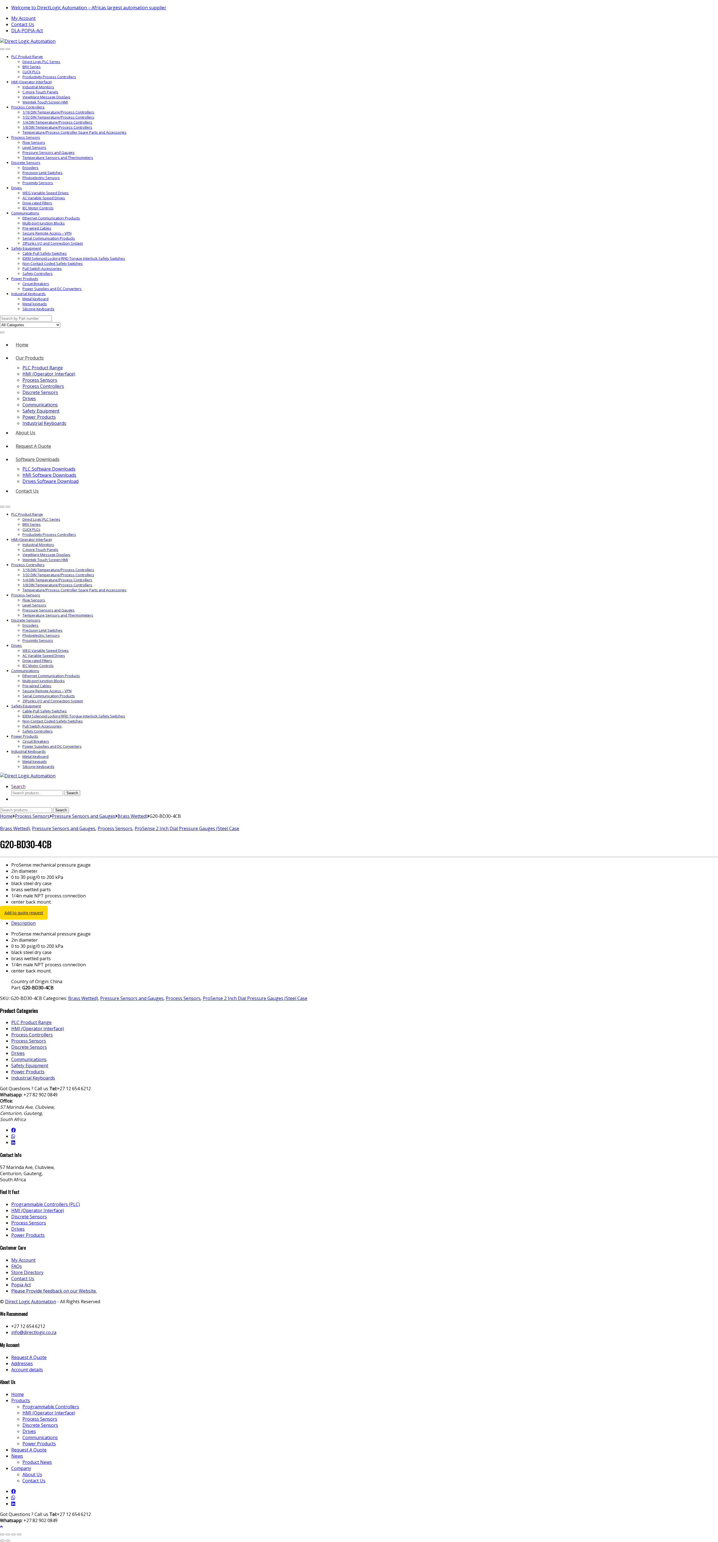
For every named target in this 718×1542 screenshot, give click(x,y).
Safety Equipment (26, 248)
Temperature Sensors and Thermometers (57, 157)
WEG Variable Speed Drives (45, 192)
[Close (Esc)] (19, 1534)
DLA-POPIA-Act (27, 30)
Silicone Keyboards (38, 308)
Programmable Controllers (50, 1407)
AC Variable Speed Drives (43, 197)
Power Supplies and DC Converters (52, 288)
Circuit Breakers (35, 283)
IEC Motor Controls (38, 207)
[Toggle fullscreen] (8, 1534)
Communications (25, 213)
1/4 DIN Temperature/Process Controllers (57, 122)
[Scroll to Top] (1, 1527)
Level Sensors (34, 147)
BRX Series (31, 66)
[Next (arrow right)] (8, 1540)
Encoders (30, 167)
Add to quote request (23, 912)
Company (21, 1468)
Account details (27, 1370)
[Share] (13, 1534)
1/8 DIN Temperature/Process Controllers (57, 127)
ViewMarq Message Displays (46, 96)
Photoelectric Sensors (41, 177)
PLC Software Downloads (48, 469)
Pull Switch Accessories (42, 268)
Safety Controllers (37, 273)
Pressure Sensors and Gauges (48, 152)
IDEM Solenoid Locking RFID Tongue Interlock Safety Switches (73, 258)
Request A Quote (33, 446)
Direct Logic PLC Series (41, 61)
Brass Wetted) (132, 816)
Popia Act (21, 1285)
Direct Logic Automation (30, 1301)
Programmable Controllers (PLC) (45, 1204)
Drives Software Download (50, 481)
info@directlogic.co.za (33, 1332)
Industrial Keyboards (28, 293)
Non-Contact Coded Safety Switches (52, 263)
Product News (37, 1462)
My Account (23, 18)
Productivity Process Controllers (49, 76)
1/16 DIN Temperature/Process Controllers (58, 112)
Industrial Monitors (38, 86)
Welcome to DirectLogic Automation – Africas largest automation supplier (88, 7)
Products (20, 1400)
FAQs (16, 1266)
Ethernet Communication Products (51, 218)
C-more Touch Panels (40, 91)
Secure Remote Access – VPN (47, 233)
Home (22, 345)
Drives (16, 187)
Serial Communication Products (48, 238)
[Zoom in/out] (2, 1534)
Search (18, 786)
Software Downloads (37, 459)
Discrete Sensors (25, 162)
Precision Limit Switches (42, 172)
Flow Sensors (33, 142)
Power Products (24, 278)
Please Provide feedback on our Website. (54, 1291)
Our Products (30, 358)
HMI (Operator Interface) (31, 81)
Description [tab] (23, 923)
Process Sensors (25, 137)
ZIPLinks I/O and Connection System (52, 243)
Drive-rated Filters (37, 202)
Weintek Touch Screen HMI (45, 102)
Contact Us (22, 24)
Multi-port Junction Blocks (43, 223)
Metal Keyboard (35, 298)
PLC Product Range (27, 56)
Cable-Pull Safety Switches (44, 253)
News (17, 1456)
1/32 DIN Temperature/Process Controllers (58, 117)
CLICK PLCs (31, 71)
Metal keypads (34, 303)
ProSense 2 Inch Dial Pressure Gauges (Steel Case (187, 828)
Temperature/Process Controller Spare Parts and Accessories (74, 132)
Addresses (22, 1363)
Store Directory (27, 1272)
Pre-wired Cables (36, 228)
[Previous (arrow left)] (2, 1540)
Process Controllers (28, 107)
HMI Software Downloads (49, 475)
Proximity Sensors (37, 182)
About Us (25, 433)
